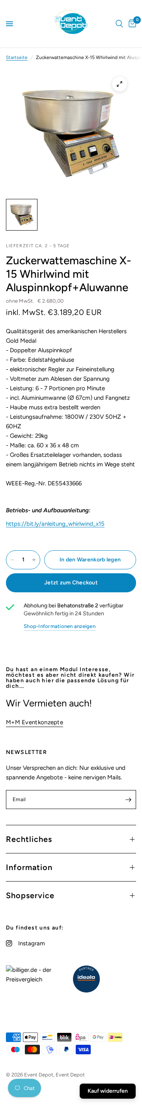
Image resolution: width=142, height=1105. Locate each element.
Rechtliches (29, 839)
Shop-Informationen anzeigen (59, 626)
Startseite (17, 57)
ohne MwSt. (35, 301)
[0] (131, 24)
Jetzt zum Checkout (71, 582)
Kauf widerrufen (108, 1091)
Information (29, 867)
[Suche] (119, 24)
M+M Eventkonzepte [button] (34, 722)
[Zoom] (119, 84)
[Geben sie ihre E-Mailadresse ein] (128, 799)
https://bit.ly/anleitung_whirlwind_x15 (55, 523)
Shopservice (30, 895)
